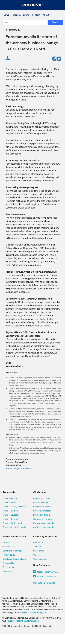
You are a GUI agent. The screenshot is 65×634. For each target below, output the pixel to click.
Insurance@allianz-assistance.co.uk (23, 621)
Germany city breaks (42, 519)
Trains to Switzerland (12, 523)
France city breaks (41, 498)
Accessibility (8, 563)
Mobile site (7, 571)
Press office (38, 551)
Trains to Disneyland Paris (14, 506)
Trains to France (10, 498)
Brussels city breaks (42, 511)
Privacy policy (9, 555)
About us (37, 546)
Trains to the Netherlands (14, 527)
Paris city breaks (40, 502)
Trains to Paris (9, 502)
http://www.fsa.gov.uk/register (33, 612)
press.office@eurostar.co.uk (19, 468)
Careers (36, 555)
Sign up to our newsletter (44, 583)
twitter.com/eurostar (46, 576)
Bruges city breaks (41, 515)
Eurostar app (8, 567)
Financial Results (20, 15)
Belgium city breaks (42, 506)
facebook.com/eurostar (47, 572)
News (6, 15)
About (46, 15)
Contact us (38, 542)
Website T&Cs (9, 546)
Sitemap (6, 542)
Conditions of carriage (12, 551)
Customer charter (41, 559)
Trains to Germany (11, 519)
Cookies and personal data (14, 559)
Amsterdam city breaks (43, 527)
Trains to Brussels (11, 515)
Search (55, 22)
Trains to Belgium (10, 511)
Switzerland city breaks (43, 523)
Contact (36, 15)
